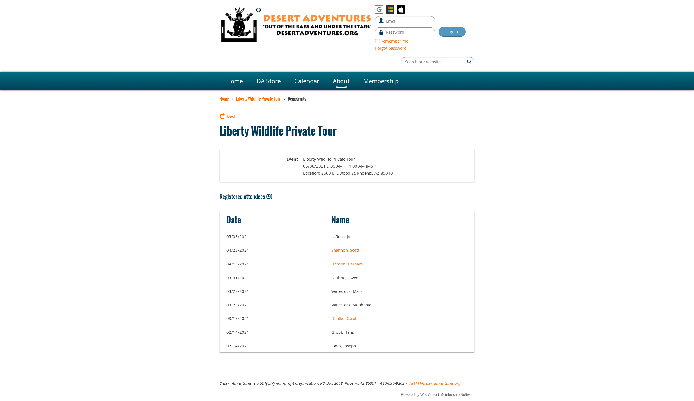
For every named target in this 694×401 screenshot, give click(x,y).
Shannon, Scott (345, 250)
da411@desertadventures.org (434, 383)
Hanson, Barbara (347, 264)
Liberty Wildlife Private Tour (258, 99)
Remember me (394, 41)
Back (231, 116)
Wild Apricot (429, 395)
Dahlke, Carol (343, 318)
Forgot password (391, 48)
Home (224, 99)
